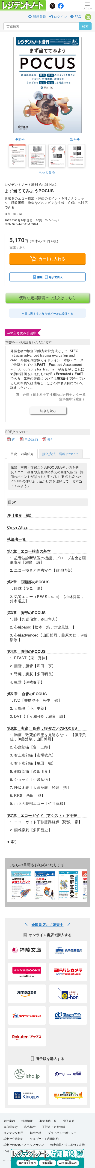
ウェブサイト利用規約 (44, 1138)
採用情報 (27, 1121)
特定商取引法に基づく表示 (67, 1144)
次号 (73, 139)
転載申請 (36, 1133)
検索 (85, 26)
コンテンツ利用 (13, 1133)
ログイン (60, 16)
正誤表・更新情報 (53, 1127)
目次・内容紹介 (22, 453)
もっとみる (47, 172)
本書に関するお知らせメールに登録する (47, 313)
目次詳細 (31, 439)
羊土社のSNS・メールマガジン (23, 1144)
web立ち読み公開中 (21, 333)
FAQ (77, 16)
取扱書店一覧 (47, 1121)
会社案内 (9, 1121)
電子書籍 (69, 1121)
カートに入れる (52, 258)
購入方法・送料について (60, 453)
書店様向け (10, 1127)
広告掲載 (30, 1127)
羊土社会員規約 (13, 1138)
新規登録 (39, 16)
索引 (50, 439)
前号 (21, 139)
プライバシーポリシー (62, 1133)
